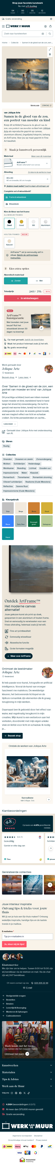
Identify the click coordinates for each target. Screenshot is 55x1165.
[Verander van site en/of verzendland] (51, 19)
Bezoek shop (8, 377)
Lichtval (32, 468)
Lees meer (23, 377)
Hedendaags (34, 463)
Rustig (6, 446)
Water (24, 472)
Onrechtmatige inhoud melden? (21, 1140)
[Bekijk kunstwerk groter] (50, 49)
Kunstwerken (10, 1065)
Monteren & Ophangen (17, 1011)
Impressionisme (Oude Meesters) (18, 491)
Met (41, 280)
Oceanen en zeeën (24, 459)
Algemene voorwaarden (22, 1136)
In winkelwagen (29, 298)
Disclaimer (38, 1136)
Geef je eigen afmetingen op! (28, 186)
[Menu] (3, 26)
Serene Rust (22, 486)
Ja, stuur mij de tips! (14, 944)
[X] (24, 1093)
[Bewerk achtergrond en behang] (50, 54)
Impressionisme (10, 472)
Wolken (6, 463)
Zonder (18, 280)
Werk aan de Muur (13, 1086)
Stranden (7, 459)
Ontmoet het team (14, 1053)
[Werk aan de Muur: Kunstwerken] (51, 1065)
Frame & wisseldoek (17, 197)
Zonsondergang (43, 459)
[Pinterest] (16, 1093)
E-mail (29, 987)
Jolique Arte (14, 112)
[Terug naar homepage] (18, 26)
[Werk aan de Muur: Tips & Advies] (51, 1079)
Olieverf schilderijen (12, 482)
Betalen (9, 1003)
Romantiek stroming (42, 477)
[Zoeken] (49, 33)
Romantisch (8, 477)
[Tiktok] (28, 1093)
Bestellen (10, 999)
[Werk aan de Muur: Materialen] (51, 1072)
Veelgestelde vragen (16, 995)
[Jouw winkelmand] (50, 26)
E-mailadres (8, 931)
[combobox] (21, 34)
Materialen (8, 1072)
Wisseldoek (14, 204)
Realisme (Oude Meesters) (37, 482)
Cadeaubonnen (13, 1015)
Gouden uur (45, 468)
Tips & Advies (10, 1079)
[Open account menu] (45, 26)
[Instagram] (11, 1093)
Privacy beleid (41, 1140)
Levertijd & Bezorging (16, 1007)
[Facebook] (20, 1093)
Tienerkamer (24, 477)
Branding (21, 468)
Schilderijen (19, 463)
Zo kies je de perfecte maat (39, 172)
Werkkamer (8, 468)
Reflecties (8, 486)
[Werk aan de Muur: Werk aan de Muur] (51, 1086)
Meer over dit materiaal (41, 156)
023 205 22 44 (41, 983)
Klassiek (34, 472)
